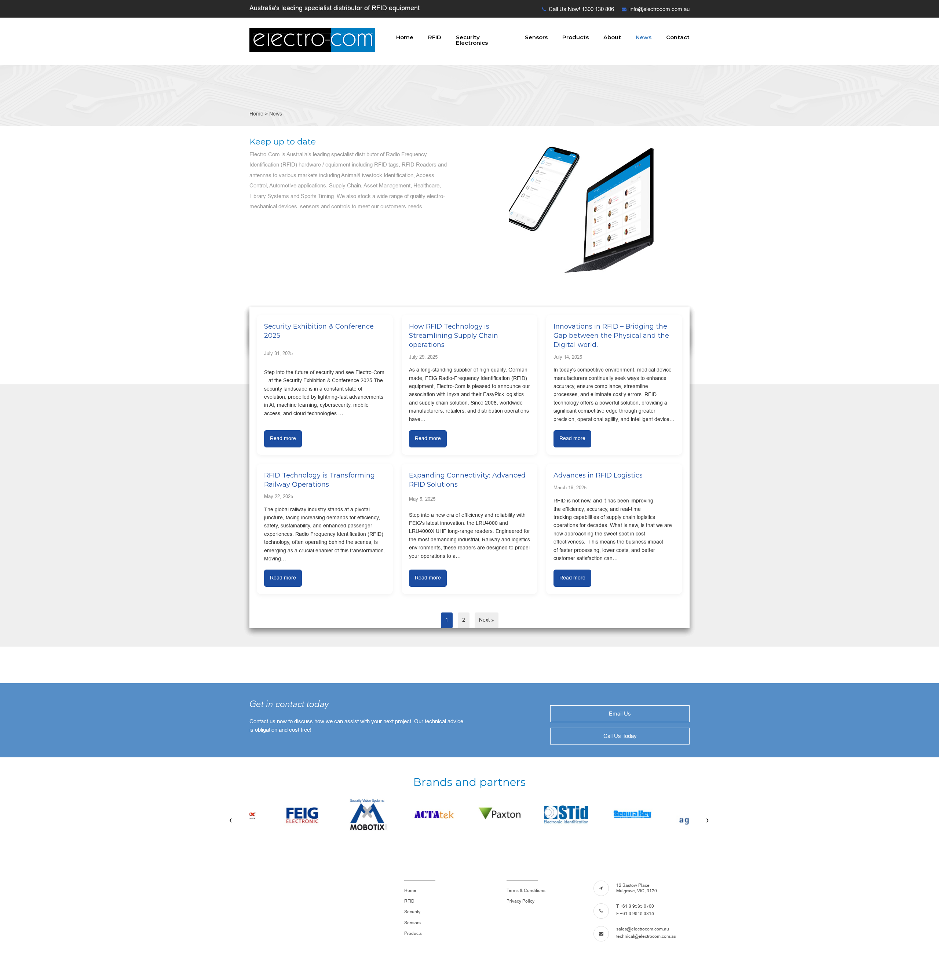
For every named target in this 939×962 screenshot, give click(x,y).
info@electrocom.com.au (659, 9)
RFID (434, 37)
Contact (678, 37)
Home (404, 37)
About (612, 37)
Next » (486, 620)
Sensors (536, 37)
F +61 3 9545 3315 (635, 914)
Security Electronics (472, 40)
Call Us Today (620, 736)
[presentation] (231, 820)
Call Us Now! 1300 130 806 (581, 9)
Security (412, 912)
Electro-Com (312, 40)
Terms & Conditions (526, 890)
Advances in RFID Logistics (598, 475)
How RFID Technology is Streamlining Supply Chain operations (453, 335)
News (643, 37)
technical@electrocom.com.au (646, 936)
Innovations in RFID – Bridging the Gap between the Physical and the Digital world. (611, 335)
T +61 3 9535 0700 (635, 906)
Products (575, 37)
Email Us (620, 713)
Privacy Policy (520, 901)
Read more (283, 438)
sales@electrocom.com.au (642, 929)
